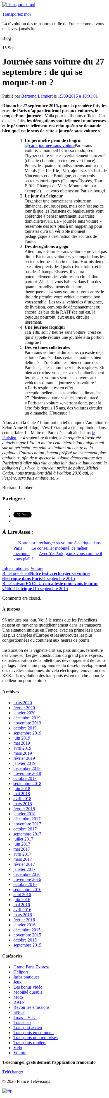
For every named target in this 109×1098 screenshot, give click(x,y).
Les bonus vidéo (27, 987)
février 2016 (24, 919)
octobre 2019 (25, 728)
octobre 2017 (25, 829)
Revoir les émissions (31, 1007)
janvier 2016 (24, 924)
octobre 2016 (25, 884)
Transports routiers (29, 1042)
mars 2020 (22, 702)
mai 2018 (21, 793)
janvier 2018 (24, 813)
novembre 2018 (27, 773)
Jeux (17, 982)
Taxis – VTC (25, 1017)
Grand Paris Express (31, 967)
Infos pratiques (15, 568)
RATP (19, 1002)
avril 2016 (22, 909)
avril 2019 (22, 748)
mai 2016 (21, 904)
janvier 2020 (24, 712)
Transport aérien (27, 1027)
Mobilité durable (27, 992)
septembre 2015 (27, 945)
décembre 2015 (27, 929)
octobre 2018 (25, 778)
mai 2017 (21, 849)
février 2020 (24, 707)
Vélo (17, 1047)
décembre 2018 (27, 768)
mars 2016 (22, 914)
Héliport (20, 972)
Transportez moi (16, 14)
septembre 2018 (27, 783)
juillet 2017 (23, 839)
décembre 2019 (27, 717)
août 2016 (22, 894)
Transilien (22, 1022)
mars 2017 (22, 859)
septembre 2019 (27, 733)
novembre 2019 (27, 723)
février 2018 (24, 808)
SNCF (19, 1012)
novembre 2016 (27, 879)
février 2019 (24, 758)
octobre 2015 (25, 940)
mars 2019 (22, 753)
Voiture (36, 568)
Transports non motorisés (35, 1037)
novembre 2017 (27, 823)
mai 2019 (21, 743)
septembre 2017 (27, 834)
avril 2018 (22, 798)
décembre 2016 (27, 874)
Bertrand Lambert (37, 96)
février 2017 (24, 864)
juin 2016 (21, 899)
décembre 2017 (27, 818)
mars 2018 (22, 803)
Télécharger (12, 1071)
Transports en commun (33, 1032)
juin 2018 (21, 788)
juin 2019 (21, 738)
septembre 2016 (27, 889)
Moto (18, 997)
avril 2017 (22, 854)
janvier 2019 (24, 763)
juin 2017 (21, 844)
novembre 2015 (27, 935)
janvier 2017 (24, 869)
